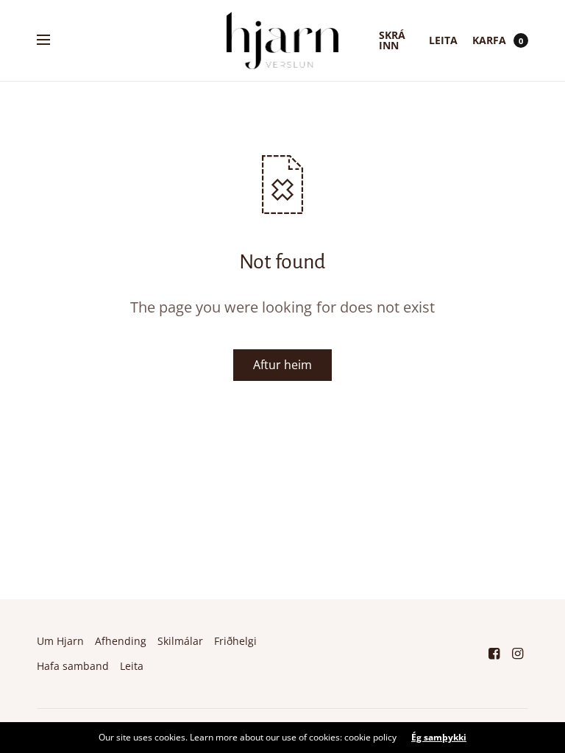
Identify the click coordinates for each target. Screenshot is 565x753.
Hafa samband (73, 666)
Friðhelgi (235, 641)
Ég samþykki (438, 737)
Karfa (489, 40)
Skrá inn (392, 40)
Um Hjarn (60, 641)
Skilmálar (180, 641)
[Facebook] (494, 653)
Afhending (120, 641)
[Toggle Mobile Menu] (53, 40)
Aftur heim (282, 365)
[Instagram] (518, 653)
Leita (443, 40)
